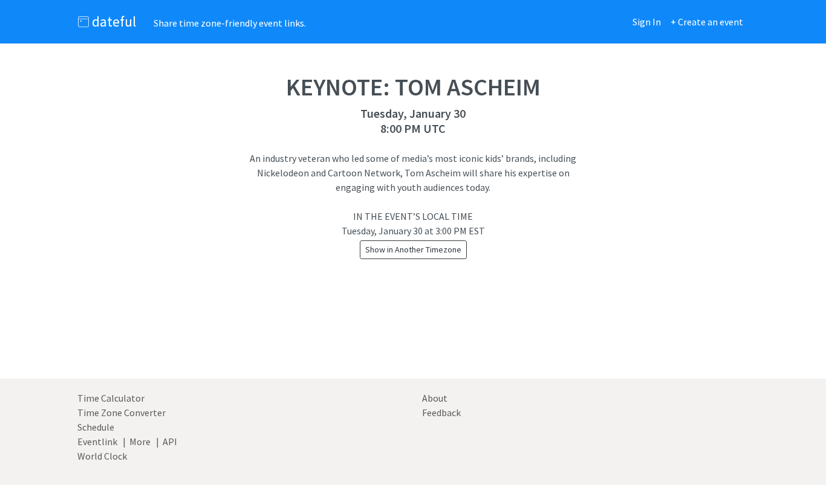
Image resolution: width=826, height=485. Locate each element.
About (434, 398)
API (170, 441)
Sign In (647, 22)
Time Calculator (111, 398)
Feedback (441, 412)
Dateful (112, 21)
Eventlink (97, 441)
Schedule (95, 427)
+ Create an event (707, 22)
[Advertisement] (413, 333)
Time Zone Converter (121, 412)
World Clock (102, 456)
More (140, 441)
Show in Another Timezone (413, 249)
